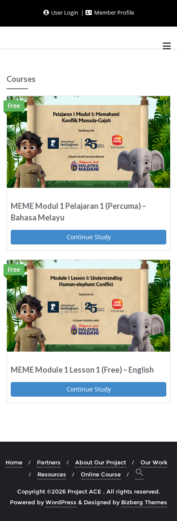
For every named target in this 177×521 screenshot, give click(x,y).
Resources (51, 474)
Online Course (101, 474)
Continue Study (89, 237)
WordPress (61, 502)
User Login (64, 12)
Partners (49, 462)
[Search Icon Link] (139, 473)
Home (14, 462)
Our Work (154, 462)
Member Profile (113, 12)
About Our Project (100, 462)
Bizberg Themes (144, 502)
